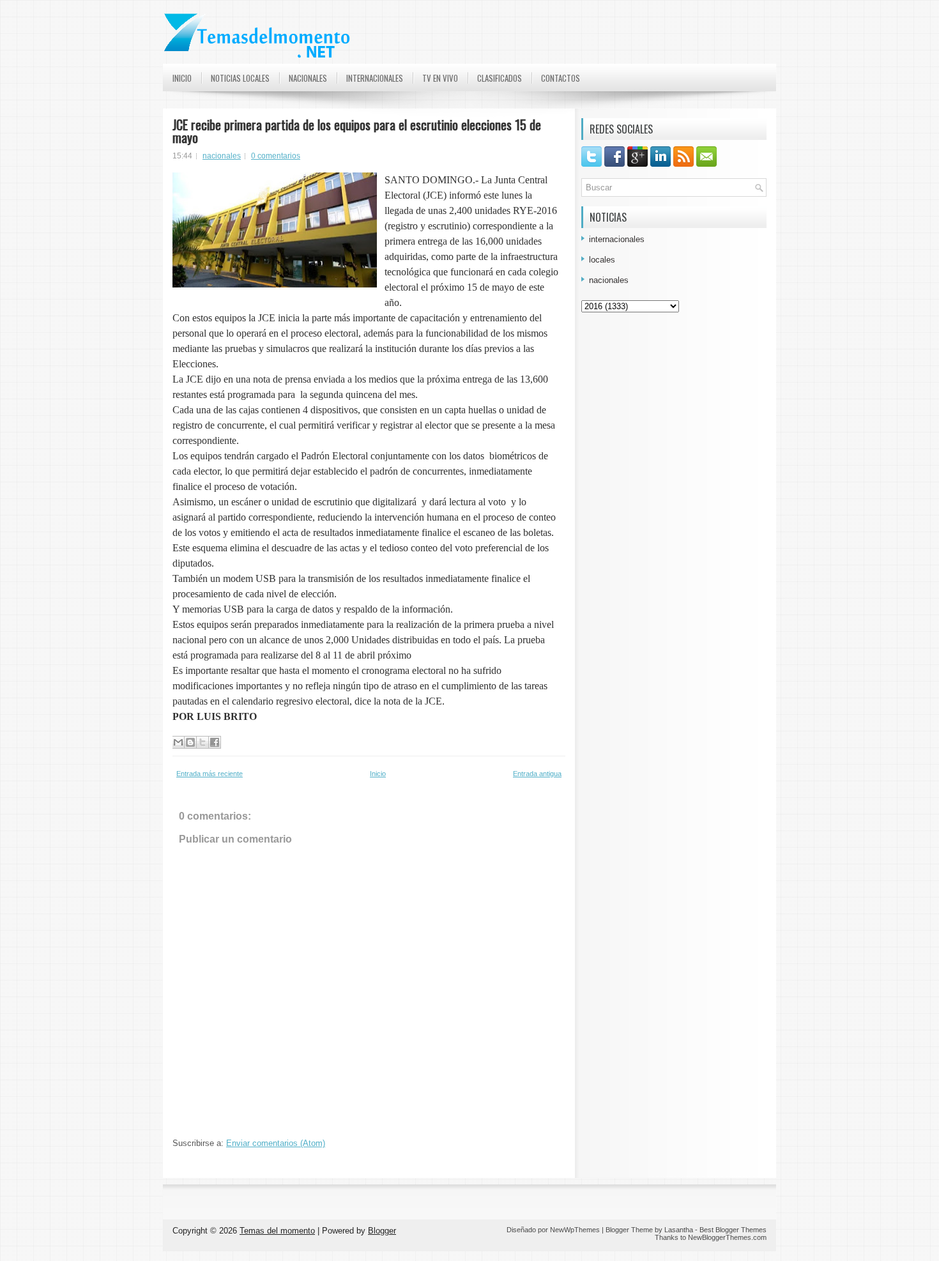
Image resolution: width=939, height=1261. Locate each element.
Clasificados (499, 78)
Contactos (560, 78)
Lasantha (678, 1230)
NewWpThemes (575, 1230)
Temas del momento (277, 1230)
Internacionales (374, 78)
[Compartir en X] (202, 742)
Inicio (182, 78)
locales (602, 259)
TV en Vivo (440, 78)
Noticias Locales (240, 78)
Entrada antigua (537, 773)
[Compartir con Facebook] (214, 742)
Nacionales (308, 78)
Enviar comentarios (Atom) (275, 1143)
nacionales (221, 155)
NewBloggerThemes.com (727, 1237)
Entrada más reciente (209, 773)
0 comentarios (275, 155)
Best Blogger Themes (733, 1230)
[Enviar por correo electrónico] (178, 742)
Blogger (382, 1230)
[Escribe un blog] (190, 742)
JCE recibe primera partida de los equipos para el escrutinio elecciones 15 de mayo (356, 131)
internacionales (617, 239)
